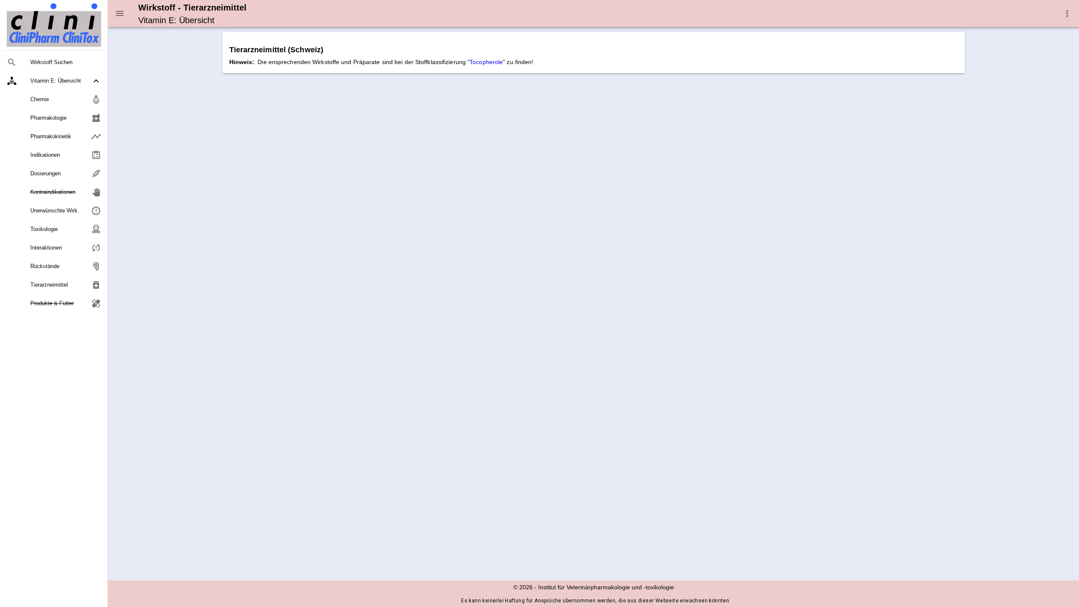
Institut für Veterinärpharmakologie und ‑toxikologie (606, 587)
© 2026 (523, 587)
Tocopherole (486, 62)
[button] (54, 81)
